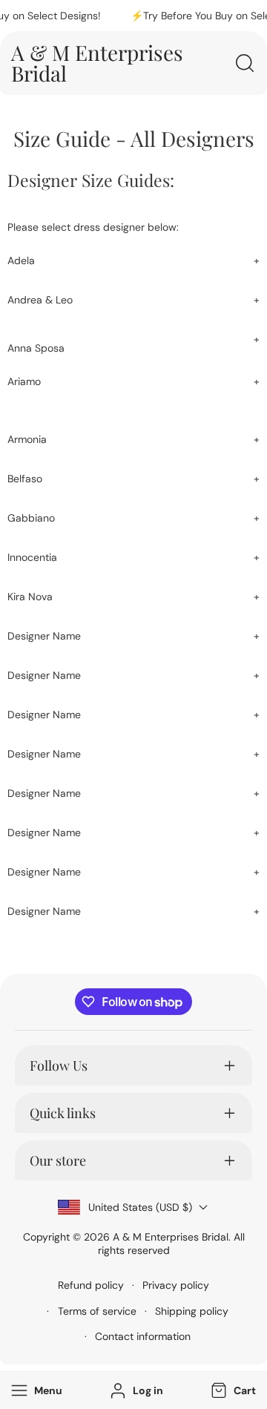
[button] (232, 1391)
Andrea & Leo (40, 299)
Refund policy (91, 1285)
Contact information (143, 1336)
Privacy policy (175, 1285)
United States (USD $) (140, 1207)
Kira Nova (30, 596)
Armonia (27, 439)
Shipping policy (191, 1311)
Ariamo (24, 381)
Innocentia (32, 557)
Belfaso (24, 478)
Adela (21, 260)
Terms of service (97, 1311)
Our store (58, 1160)
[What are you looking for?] (245, 63)
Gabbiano (31, 518)
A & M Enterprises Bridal (170, 1237)
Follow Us (59, 1065)
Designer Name (44, 636)
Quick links (63, 1113)
